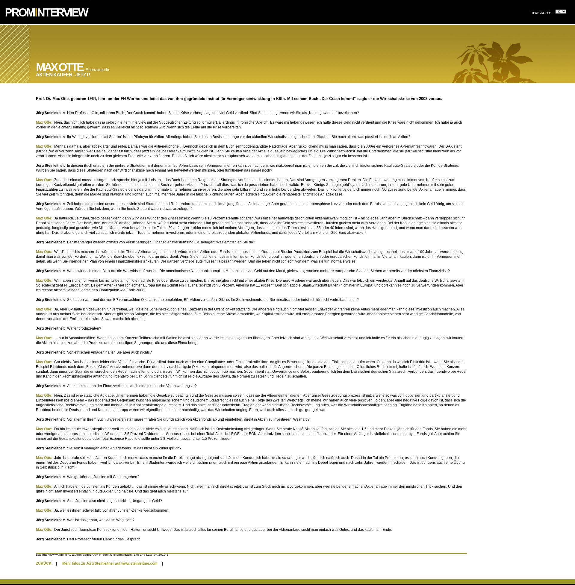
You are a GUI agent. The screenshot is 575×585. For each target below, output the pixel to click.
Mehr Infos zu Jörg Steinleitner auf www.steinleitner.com (110, 563)
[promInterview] (44, 22)
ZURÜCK (44, 563)
